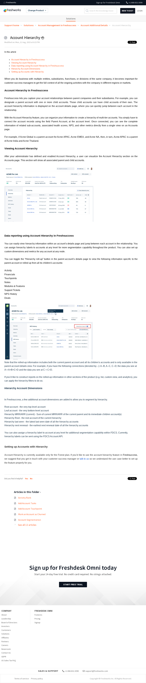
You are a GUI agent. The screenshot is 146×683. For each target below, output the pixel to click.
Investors (5, 626)
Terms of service (21, 678)
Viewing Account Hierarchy (24, 63)
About (4, 615)
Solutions (71, 18)
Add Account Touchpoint (30, 508)
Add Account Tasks (27, 503)
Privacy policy (37, 678)
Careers (4, 645)
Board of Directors (9, 622)
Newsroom (6, 649)
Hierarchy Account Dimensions (26, 69)
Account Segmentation (29, 519)
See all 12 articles (27, 524)
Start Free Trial (73, 584)
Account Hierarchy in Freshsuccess (28, 59)
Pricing (37, 618)
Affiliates (5, 637)
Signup (37, 622)
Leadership (6, 618)
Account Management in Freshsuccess (57, 25)
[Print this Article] (42, 38)
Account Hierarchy (121, 25)
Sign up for (108, 2)
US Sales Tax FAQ (8, 660)
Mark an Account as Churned (31, 514)
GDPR (3, 656)
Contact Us (6, 652)
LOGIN (140, 10)
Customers (6, 630)
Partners (5, 641)
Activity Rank (24, 497)
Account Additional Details (94, 25)
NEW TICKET (127, 10)
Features (38, 615)
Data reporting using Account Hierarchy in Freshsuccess (37, 66)
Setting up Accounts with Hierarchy (27, 72)
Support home (11, 25)
